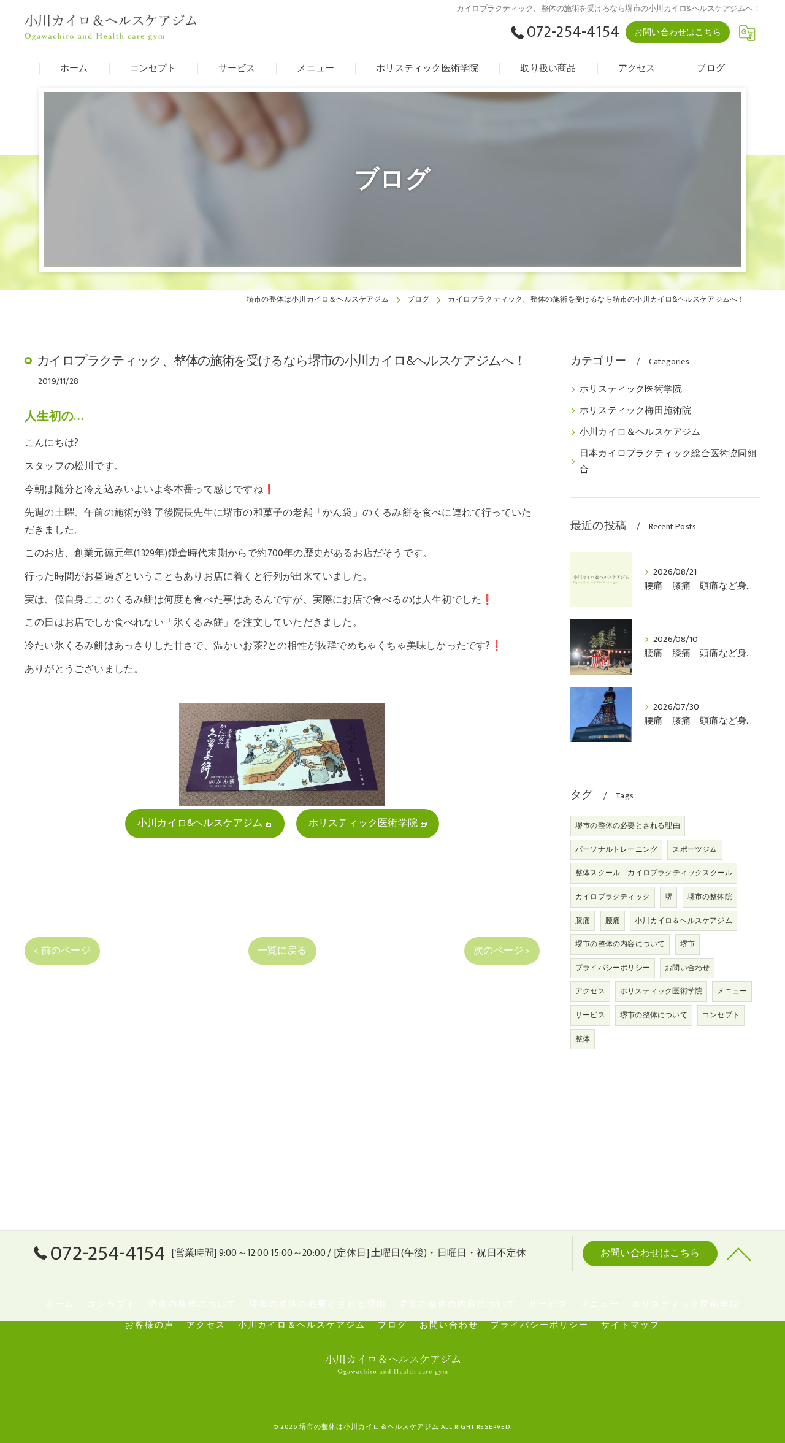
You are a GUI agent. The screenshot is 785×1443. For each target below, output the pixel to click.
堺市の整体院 (709, 896)
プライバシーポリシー (612, 968)
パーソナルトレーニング (616, 849)
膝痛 (582, 920)
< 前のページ (62, 951)
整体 (582, 1039)
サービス (590, 1015)
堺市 (687, 944)
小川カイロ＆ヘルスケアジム (640, 432)
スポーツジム (694, 849)
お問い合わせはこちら (677, 32)
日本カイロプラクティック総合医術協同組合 (668, 461)
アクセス (590, 991)
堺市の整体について (653, 1015)
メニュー (732, 991)
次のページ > (501, 951)
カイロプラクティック (612, 896)
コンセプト (721, 1015)
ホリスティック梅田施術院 (635, 411)
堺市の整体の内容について (620, 944)
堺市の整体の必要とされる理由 (627, 825)
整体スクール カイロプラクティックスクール (653, 873)
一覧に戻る (282, 951)
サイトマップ (630, 1325)
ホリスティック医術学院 (631, 389)
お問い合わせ (687, 968)
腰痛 (612, 920)
